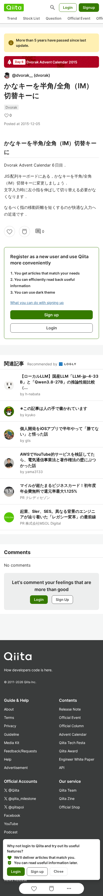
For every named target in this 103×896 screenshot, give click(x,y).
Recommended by (42, 364)
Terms (9, 717)
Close (59, 871)
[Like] (9, 231)
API (61, 767)
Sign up (37, 871)
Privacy (10, 726)
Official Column (71, 726)
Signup (89, 7)
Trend (12, 18)
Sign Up (62, 599)
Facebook (12, 815)
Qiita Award (68, 751)
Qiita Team (67, 790)
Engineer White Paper (76, 759)
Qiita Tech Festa (72, 743)
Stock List (31, 18)
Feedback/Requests (20, 751)
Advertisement (16, 767)
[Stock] (24, 231)
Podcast (11, 832)
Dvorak (11, 107)
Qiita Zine (66, 798)
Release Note (70, 709)
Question (54, 18)
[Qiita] (14, 7)
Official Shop (69, 807)
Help (8, 759)
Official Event (79, 18)
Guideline (11, 734)
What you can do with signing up (37, 302)
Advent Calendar (72, 734)
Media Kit (11, 743)
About (9, 709)
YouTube (11, 824)
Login (68, 7)
